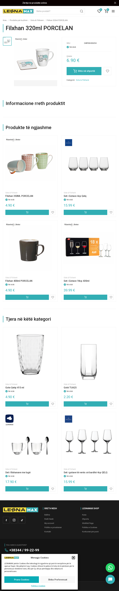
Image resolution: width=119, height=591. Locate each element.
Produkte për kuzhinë (18, 20)
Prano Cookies (21, 579)
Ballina (47, 515)
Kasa (84, 515)
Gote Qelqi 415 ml (14, 387)
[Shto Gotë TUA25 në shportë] (85, 404)
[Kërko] (81, 11)
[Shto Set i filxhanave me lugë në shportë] (27, 488)
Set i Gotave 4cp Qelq (75, 196)
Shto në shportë (86, 71)
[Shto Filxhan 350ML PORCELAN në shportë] (27, 212)
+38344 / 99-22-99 (24, 550)
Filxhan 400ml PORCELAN (18, 281)
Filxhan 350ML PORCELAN (19, 196)
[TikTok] (22, 520)
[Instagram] (14, 520)
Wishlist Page (87, 523)
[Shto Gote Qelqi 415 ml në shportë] (27, 404)
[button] (73, 557)
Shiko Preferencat (57, 579)
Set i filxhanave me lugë (17, 472)
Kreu (5, 20)
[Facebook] (6, 520)
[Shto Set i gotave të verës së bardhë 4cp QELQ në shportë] (85, 488)
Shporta (85, 519)
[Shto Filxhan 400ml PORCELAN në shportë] (27, 297)
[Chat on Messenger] (110, 579)
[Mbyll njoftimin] (115, 3)
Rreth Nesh (49, 519)
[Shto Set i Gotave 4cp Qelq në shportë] (85, 212)
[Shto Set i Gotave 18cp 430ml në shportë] (85, 297)
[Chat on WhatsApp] (110, 567)
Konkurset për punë (90, 532)
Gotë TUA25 (70, 387)
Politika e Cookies (38, 586)
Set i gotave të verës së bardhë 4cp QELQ (85, 472)
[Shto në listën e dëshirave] (107, 71)
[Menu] (113, 11)
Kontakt (47, 532)
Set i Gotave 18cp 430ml (76, 281)
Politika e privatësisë (53, 527)
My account (49, 523)
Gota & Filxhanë (37, 20)
